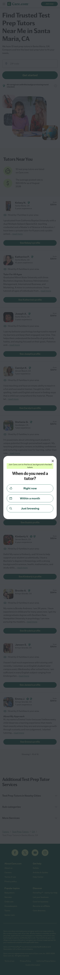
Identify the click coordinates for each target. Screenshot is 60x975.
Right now (30, 488)
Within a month (30, 498)
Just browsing (30, 508)
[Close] (53, 461)
